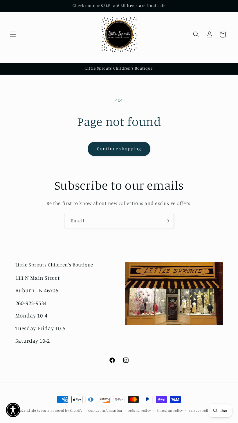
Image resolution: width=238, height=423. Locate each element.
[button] (12, 34)
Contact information (105, 411)
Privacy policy (200, 411)
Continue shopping (119, 148)
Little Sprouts (38, 411)
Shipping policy (170, 411)
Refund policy (139, 411)
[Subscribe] (167, 221)
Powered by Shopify (66, 411)
